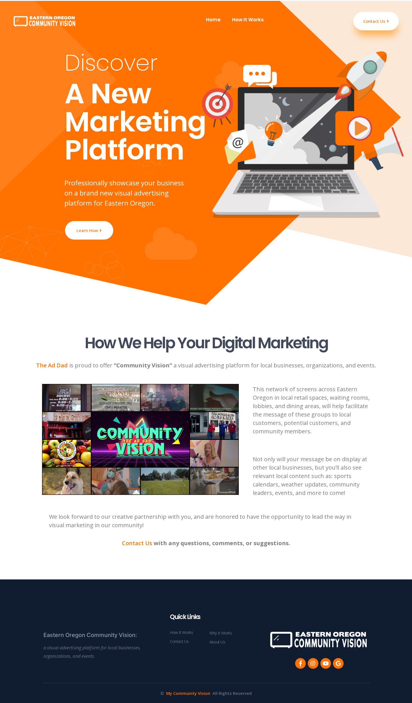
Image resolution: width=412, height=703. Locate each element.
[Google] (338, 663)
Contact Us (137, 543)
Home (213, 19)
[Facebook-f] (300, 663)
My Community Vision (188, 693)
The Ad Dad (52, 365)
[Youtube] (325, 663)
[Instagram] (313, 663)
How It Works (248, 19)
